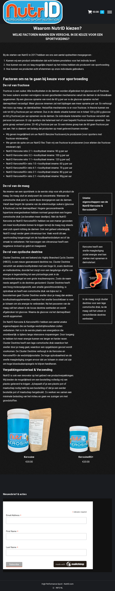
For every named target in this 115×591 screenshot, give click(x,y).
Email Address (13, 515)
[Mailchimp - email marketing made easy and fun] (70, 566)
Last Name (12, 547)
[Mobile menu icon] (109, 12)
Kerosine (29, 457)
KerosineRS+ (85, 457)
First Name (12, 531)
